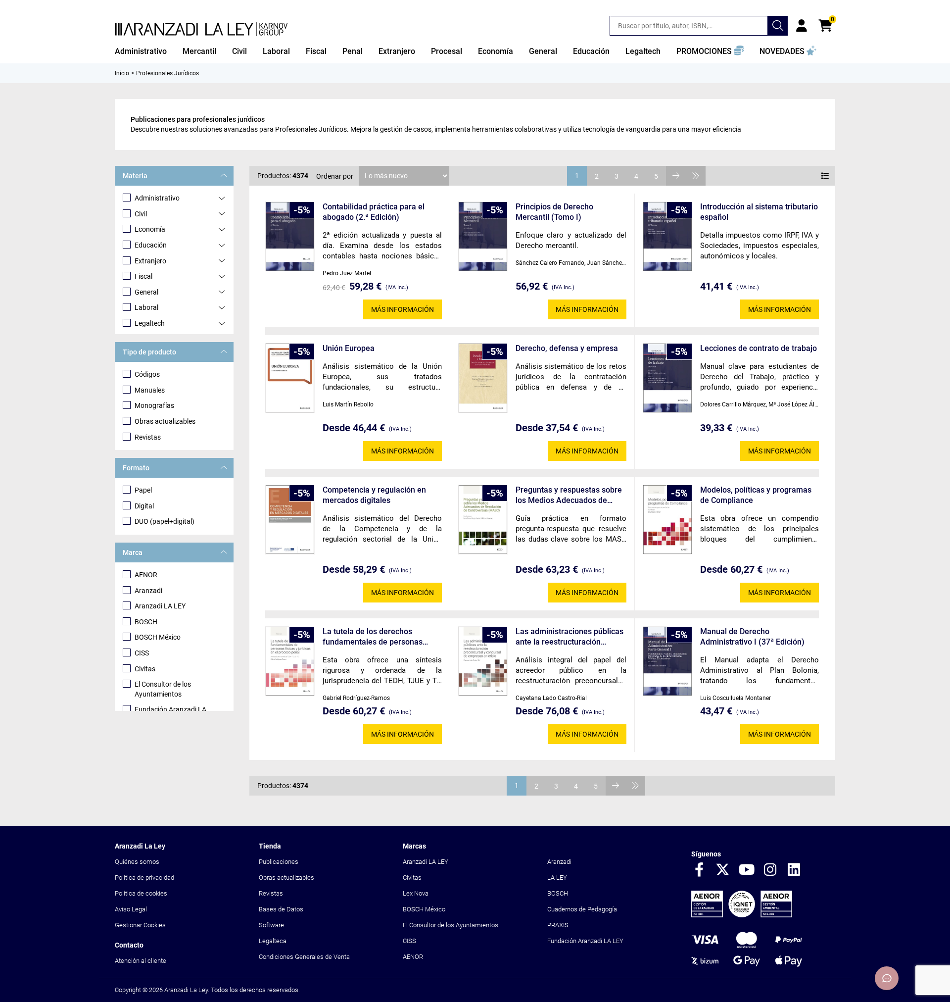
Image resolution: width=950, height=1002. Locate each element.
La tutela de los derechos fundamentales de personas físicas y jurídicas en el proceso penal (378, 637)
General (146, 292)
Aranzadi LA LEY (160, 606)
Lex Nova (415, 893)
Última (696, 176)
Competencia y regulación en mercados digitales (374, 495)
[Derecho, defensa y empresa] (483, 378)
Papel (143, 490)
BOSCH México (158, 637)
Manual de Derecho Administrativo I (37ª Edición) (752, 637)
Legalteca (272, 941)
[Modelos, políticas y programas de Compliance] (667, 519)
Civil (141, 214)
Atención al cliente (140, 960)
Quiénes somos (137, 861)
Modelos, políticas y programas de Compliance (755, 495)
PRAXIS (558, 925)
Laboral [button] (276, 51)
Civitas (145, 669)
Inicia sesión (801, 26)
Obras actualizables (165, 421)
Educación (151, 245)
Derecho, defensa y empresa (567, 348)
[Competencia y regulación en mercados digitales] (290, 519)
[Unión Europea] (290, 378)
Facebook (699, 870)
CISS (142, 653)
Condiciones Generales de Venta (304, 956)
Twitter (723, 870)
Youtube (747, 870)
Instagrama (770, 870)
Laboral (146, 307)
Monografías (154, 405)
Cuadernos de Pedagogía (582, 909)
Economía (150, 229)
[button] (710, 51)
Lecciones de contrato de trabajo (758, 348)
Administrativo (157, 198)
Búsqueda (778, 26)
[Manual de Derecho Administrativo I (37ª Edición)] (667, 661)
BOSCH (146, 622)
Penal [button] (352, 51)
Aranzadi (148, 591)
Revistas (148, 437)
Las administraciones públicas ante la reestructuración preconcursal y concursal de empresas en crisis (569, 637)
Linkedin (794, 870)
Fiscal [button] (316, 51)
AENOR (146, 575)
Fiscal (143, 276)
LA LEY (557, 877)
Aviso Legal (131, 909)
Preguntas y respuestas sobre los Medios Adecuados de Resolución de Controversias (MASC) (569, 495)
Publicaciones (278, 861)
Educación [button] (591, 51)
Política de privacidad (144, 877)
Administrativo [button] (141, 51)
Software (271, 925)
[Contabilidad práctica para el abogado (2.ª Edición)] (290, 236)
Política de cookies (141, 893)
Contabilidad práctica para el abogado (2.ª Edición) (374, 212)
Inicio (122, 73)
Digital (144, 506)
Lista (825, 176)
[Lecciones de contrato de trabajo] (667, 378)
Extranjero (150, 261)
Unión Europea (349, 348)
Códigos (147, 374)
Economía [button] (495, 51)
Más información (402, 309)
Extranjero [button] (397, 51)
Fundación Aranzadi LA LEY (585, 941)
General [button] (543, 51)
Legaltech (150, 323)
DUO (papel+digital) (164, 521)
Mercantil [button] (199, 51)
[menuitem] (141, 51)
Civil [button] (239, 51)
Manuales (150, 390)
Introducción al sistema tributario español (759, 212)
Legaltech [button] (643, 51)
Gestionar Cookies (140, 925)
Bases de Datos (281, 909)
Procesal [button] (446, 51)
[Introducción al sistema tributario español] (667, 236)
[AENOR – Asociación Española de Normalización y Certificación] (741, 915)
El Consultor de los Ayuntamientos (163, 689)
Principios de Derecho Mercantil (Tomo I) (554, 212)
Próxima (676, 176)
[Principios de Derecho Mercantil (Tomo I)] (483, 236)
